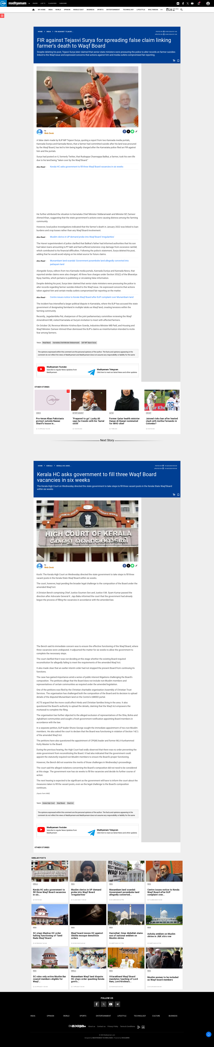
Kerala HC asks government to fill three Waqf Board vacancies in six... (49, 892)
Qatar (111, 413)
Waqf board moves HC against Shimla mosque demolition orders (87, 935)
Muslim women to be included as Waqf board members (162, 978)
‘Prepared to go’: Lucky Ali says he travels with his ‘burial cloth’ (88, 421)
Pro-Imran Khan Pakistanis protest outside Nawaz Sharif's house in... (50, 421)
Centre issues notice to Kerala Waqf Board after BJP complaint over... (163, 892)
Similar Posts (38, 858)
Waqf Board (47, 343)
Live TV (42, 3)
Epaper (35, 3)
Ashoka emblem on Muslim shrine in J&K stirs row (161, 935)
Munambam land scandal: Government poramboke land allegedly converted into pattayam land (89, 262)
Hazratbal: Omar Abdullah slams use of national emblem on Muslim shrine (126, 935)
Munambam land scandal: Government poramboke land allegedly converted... (124, 892)
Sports (100, 10)
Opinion (67, 10)
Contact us (101, 1026)
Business (90, 10)
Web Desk (49, 133)
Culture (156, 1016)
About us (91, 1026)
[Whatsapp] (132, 131)
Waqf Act (70, 803)
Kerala (35, 884)
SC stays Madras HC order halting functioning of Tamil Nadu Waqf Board (47, 935)
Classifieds (52, 3)
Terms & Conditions (127, 1026)
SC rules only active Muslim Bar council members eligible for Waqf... (49, 979)
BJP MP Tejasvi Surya (89, 343)
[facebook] (124, 131)
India (50, 10)
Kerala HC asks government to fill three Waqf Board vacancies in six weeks (86, 166)
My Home (41, 10)
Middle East (78, 10)
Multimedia (153, 10)
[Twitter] (128, 131)
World (58, 10)
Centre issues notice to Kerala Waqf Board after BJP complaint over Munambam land (92, 297)
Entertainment (113, 10)
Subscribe (63, 3)
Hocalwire (125, 1038)
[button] (3, 3)
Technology (128, 10)
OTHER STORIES (42, 387)
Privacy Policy (112, 1026)
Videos (38, 413)
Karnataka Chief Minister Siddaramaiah (66, 343)
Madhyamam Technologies (102, 1038)
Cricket (148, 413)
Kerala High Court (49, 803)
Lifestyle (141, 10)
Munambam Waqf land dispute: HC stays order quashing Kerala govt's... (87, 979)
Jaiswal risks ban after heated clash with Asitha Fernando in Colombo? (162, 421)
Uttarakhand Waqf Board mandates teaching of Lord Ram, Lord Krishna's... (123, 979)
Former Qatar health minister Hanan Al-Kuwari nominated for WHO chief (124, 421)
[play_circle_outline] (52, 400)
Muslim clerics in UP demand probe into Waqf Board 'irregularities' (82, 237)
